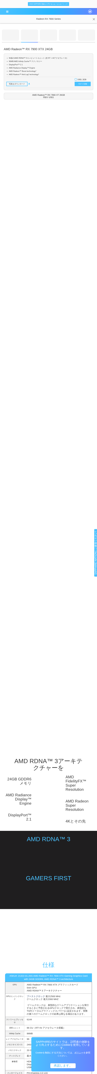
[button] (7, 11)
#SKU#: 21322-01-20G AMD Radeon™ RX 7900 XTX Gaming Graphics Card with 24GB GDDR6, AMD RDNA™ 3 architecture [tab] (49, 977)
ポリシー (78, 1052)
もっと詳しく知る (48, 939)
